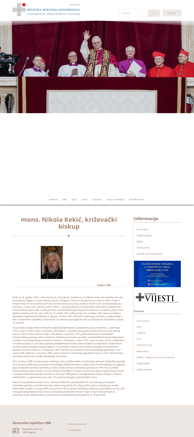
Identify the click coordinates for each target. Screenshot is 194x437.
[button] (94, 110)
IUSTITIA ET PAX (144, 345)
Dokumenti (142, 229)
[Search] (154, 13)
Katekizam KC (143, 247)
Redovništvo (143, 351)
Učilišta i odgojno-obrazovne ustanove (156, 357)
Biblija (140, 241)
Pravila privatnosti (77, 424)
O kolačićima (74, 430)
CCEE (139, 327)
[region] (97, 67)
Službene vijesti (144, 235)
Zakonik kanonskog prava (149, 253)
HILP (139, 339)
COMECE (141, 333)
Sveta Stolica (143, 320)
